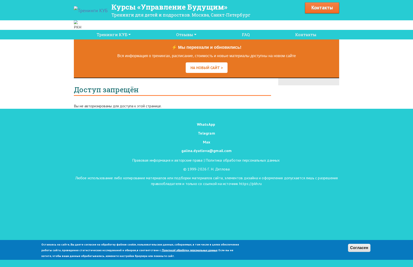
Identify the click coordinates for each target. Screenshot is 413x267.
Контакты (322, 7)
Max (206, 142)
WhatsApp (206, 124)
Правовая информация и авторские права (167, 160)
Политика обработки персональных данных (243, 160)
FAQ (246, 34)
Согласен (359, 248)
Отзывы (184, 34)
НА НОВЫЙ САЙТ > (206, 67)
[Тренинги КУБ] (91, 10)
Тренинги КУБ (112, 34)
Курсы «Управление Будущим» (169, 6)
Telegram (206, 133)
